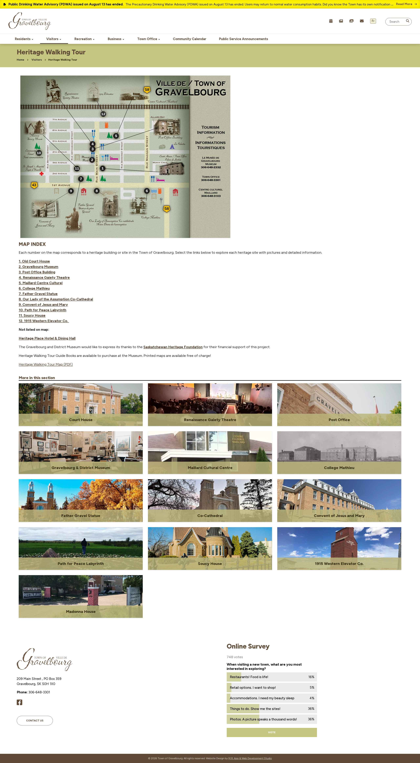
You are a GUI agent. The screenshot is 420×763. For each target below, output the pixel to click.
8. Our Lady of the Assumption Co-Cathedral (56, 299)
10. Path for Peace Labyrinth (42, 310)
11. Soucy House (32, 315)
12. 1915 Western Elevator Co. (44, 321)
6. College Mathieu (34, 288)
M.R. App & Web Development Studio (250, 758)
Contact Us (34, 720)
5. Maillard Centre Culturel (41, 283)
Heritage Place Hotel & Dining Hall (47, 338)
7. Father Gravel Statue (38, 294)
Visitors (37, 59)
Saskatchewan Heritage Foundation (173, 347)
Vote (272, 732)
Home (20, 59)
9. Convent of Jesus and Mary (43, 304)
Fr (373, 21)
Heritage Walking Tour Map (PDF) (46, 364)
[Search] (407, 21)
